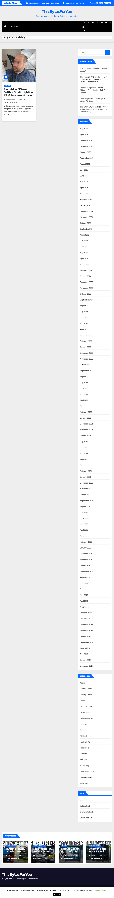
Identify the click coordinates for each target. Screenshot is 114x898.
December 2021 (86, 424)
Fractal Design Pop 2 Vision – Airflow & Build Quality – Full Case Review (94, 90)
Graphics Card (86, 706)
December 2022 (86, 353)
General (7, 85)
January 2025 (85, 205)
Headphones (85, 712)
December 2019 (86, 554)
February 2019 (86, 613)
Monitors (83, 730)
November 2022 (86, 359)
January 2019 (85, 619)
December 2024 (86, 211)
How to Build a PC (87, 718)
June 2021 (84, 447)
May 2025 (84, 182)
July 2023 (84, 312)
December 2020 (86, 483)
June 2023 (84, 318)
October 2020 (85, 495)
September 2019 (87, 571)
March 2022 (85, 406)
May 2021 (84, 453)
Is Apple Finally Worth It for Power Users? (15, 851)
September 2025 (87, 158)
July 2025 (84, 170)
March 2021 (85, 465)
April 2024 (84, 258)
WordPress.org (86, 818)
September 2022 (87, 371)
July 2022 (84, 382)
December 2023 (86, 282)
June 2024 (84, 247)
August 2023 (85, 306)
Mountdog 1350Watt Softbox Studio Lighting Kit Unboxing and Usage (18, 92)
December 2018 (86, 625)
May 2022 (84, 394)
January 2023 (85, 347)
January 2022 (85, 418)
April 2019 (84, 601)
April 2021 (84, 459)
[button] (83, 27)
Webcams (84, 783)
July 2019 (84, 583)
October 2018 (85, 636)
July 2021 (84, 442)
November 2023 (86, 288)
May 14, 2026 (13, 855)
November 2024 (86, 217)
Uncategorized (86, 777)
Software (83, 760)
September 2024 (87, 229)
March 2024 (85, 264)
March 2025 (85, 194)
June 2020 (84, 518)
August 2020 (85, 506)
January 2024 (85, 276)
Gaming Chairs (86, 689)
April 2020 (84, 530)
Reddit (14, 27)
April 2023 (84, 329)
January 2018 (85, 660)
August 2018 (85, 648)
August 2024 (85, 235)
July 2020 (84, 512)
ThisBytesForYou (57, 11)
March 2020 (85, 536)
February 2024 (86, 270)
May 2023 (84, 323)
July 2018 (84, 654)
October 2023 (85, 294)
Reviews (83, 754)
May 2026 (84, 129)
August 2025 (85, 164)
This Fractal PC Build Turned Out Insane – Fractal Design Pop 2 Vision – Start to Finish (93, 79)
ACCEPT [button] (57, 894)
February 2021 (86, 471)
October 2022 (85, 365)
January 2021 (85, 477)
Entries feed (85, 806)
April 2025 (84, 188)
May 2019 (84, 595)
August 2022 (85, 377)
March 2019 (85, 607)
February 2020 (86, 542)
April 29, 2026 (41, 855)
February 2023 (86, 341)
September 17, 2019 (14, 99)
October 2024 (85, 223)
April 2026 (84, 134)
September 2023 (87, 300)
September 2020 (87, 501)
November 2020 (86, 489)
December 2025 (86, 140)
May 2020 (84, 524)
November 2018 (86, 630)
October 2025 (85, 152)
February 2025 (86, 199)
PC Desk (83, 736)
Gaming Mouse (86, 695)
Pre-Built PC (85, 742)
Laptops (83, 724)
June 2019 (84, 589)
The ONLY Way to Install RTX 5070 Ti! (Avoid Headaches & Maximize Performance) (94, 109)
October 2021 (85, 436)
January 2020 (85, 548)
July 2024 (84, 241)
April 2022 (84, 400)
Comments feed (86, 812)
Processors (84, 748)
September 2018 (87, 642)
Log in (82, 800)
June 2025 (84, 176)
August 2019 (85, 577)
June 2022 (84, 388)
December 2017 (86, 666)
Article (82, 683)
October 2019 (85, 566)
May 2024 (84, 253)
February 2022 (86, 412)
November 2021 (86, 430)
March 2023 (85, 335)
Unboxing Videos (87, 771)
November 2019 (86, 560)
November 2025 (86, 146)
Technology (84, 766)
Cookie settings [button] (100, 890)
